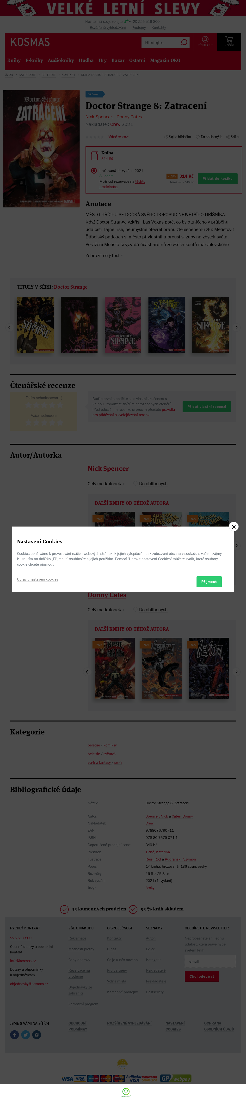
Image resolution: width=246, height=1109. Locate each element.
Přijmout (209, 581)
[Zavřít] (234, 526)
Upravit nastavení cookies (37, 579)
